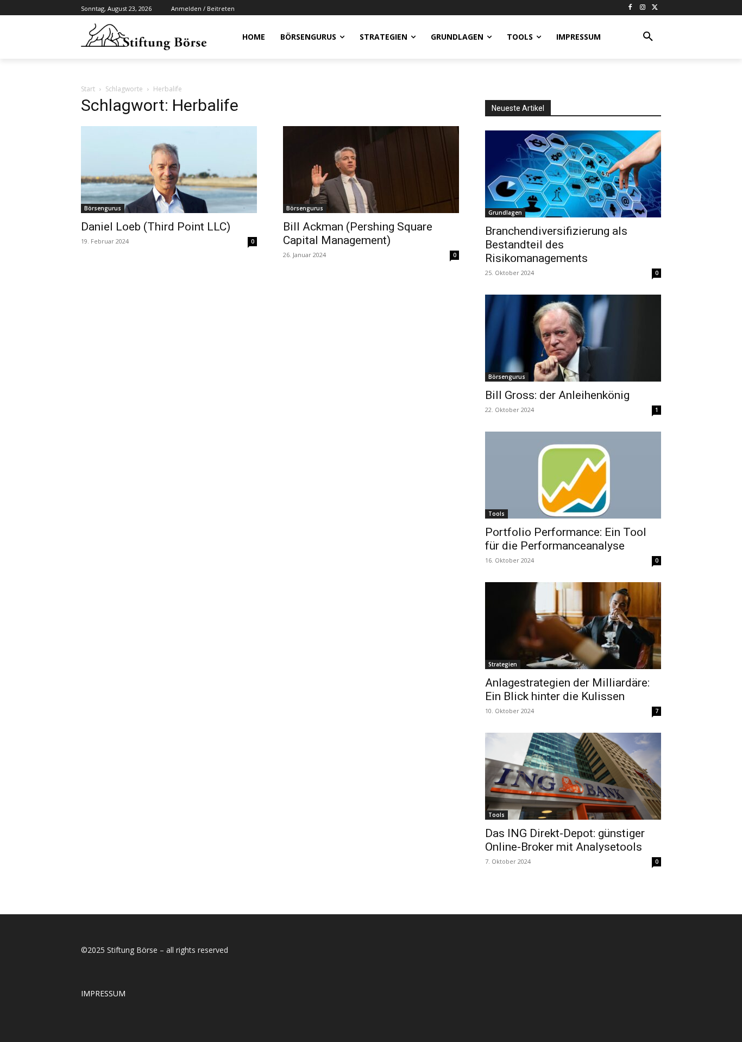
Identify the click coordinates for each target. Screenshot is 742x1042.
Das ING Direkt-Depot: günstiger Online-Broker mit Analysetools (565, 840)
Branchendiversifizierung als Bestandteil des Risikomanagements (556, 244)
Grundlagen (505, 212)
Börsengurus (102, 208)
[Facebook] (630, 8)
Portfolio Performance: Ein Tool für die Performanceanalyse (565, 539)
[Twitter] (655, 8)
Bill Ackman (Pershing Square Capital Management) (357, 233)
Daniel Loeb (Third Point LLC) (155, 226)
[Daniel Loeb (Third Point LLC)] (169, 169)
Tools (496, 513)
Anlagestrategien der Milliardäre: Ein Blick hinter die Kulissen (567, 689)
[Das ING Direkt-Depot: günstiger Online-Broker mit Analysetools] (573, 776)
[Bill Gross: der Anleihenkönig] (573, 338)
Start (88, 88)
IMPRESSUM (103, 993)
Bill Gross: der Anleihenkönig (557, 395)
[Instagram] (642, 8)
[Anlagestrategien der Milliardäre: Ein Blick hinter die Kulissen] (573, 625)
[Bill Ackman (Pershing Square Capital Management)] (371, 169)
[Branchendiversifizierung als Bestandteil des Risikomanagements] (573, 173)
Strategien (502, 664)
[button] (648, 37)
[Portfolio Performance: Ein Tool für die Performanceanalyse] (573, 475)
